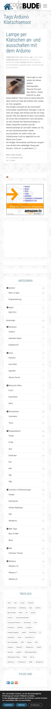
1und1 (22, 603)
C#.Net (11, 436)
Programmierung (15, 299)
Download (27, 622)
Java (10, 449)
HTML (11, 442)
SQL (10, 475)
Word (11, 403)
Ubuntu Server (14, 377)
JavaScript (13, 455)
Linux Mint (13, 364)
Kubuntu (12, 358)
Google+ (29, 627)
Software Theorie (16, 553)
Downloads (10, 320)
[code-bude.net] (22, 5)
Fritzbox (20, 627)
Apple (11, 307)
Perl (10, 462)
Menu (44, 6)
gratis (24, 632)
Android (12, 288)
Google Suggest (13, 632)
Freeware (11, 627)
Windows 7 (13, 572)
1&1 (15, 603)
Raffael (26, 57)
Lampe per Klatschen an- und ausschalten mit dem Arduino (23, 43)
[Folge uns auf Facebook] (8, 683)
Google (11, 494)
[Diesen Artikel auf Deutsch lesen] (7, 177)
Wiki (10, 548)
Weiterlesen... (15, 155)
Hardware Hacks (15, 338)
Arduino (25, 60)
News (11, 540)
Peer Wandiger (13, 642)
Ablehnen (21, 705)
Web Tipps (13, 529)
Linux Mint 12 (29, 637)
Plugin (29, 642)
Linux (11, 353)
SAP (10, 514)
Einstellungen (13, 698)
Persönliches (14, 411)
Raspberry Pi (13, 345)
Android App (12, 608)
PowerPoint (13, 397)
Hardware (12, 327)
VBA (10, 481)
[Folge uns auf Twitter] (12, 683)
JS (40, 632)
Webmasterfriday (30, 652)
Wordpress (13, 520)
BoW (20, 613)
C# (26, 613)
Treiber (39, 647)
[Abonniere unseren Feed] (16, 683)
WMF (30, 662)
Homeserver (13, 501)
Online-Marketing (16, 507)
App (30, 608)
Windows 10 (13, 566)
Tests (11, 423)
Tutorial (10, 652)
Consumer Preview (14, 622)
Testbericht (29, 647)
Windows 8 (13, 579)
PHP (10, 468)
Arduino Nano (25, 65)
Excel (11, 390)
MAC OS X (12, 312)
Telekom (19, 647)
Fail (35, 622)
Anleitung (22, 608)
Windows (12, 561)
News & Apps (14, 293)
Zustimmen (8, 705)
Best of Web (13, 533)
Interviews (13, 416)
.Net (9, 603)
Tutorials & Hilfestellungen (20, 489)
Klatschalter (37, 65)
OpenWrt (12, 371)
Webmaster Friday (14, 657)
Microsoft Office (15, 385)
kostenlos (11, 637)
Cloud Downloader (22, 617)
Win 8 (32, 657)
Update (18, 652)
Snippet (10, 647)
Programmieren (15, 431)
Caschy (10, 617)
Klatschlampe (12, 67)
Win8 (25, 657)
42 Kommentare (16, 158)
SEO (36, 642)
